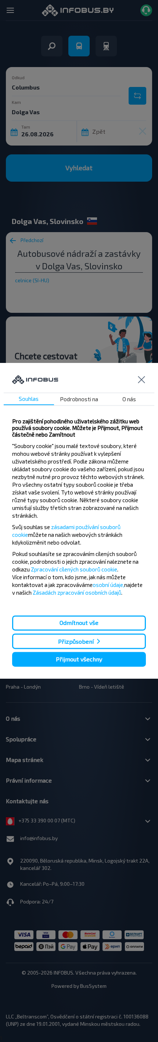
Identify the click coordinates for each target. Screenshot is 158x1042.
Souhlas (29, 399)
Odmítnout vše (79, 622)
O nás (129, 399)
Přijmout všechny (79, 658)
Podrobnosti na (79, 399)
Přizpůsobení (76, 641)
